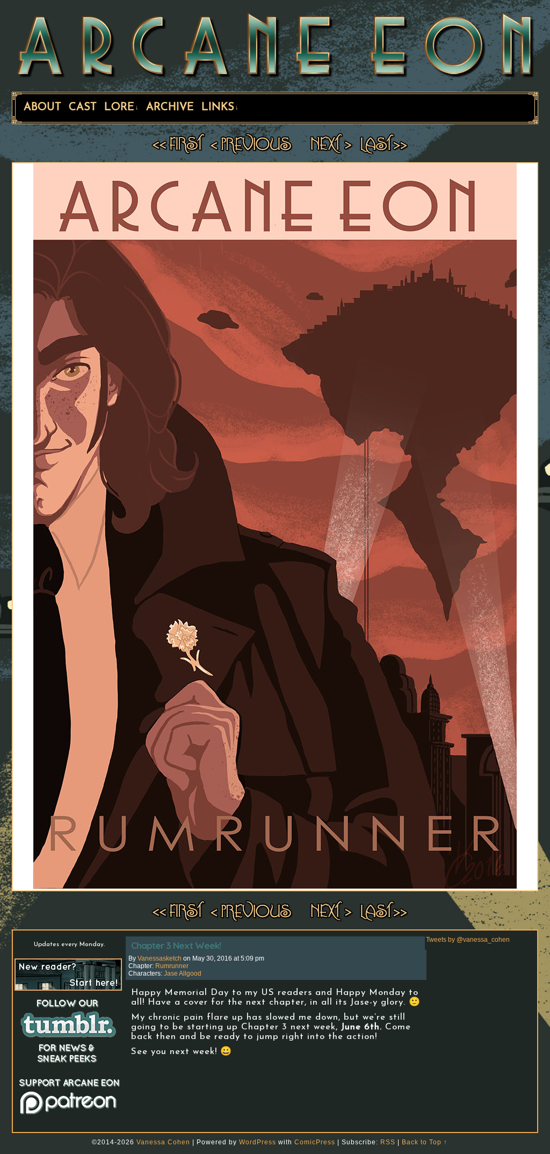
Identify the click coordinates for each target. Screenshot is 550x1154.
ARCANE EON (275, 44)
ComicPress (314, 1142)
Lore (121, 107)
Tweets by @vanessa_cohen (468, 939)
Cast (83, 107)
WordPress (257, 1142)
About (42, 107)
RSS (387, 1142)
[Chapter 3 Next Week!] (275, 886)
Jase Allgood (182, 973)
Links (219, 107)
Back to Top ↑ (424, 1142)
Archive (170, 107)
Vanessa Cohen (163, 1142)
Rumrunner (172, 966)
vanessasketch (160, 958)
